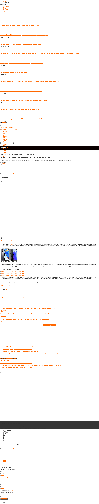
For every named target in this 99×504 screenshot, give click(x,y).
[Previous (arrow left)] (0, 503)
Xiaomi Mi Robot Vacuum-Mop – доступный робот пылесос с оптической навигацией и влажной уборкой (27, 308)
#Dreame (5, 436)
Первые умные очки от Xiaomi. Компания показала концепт (21, 91)
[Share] (2, 502)
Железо (4, 11)
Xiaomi (12, 244)
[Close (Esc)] (0, 502)
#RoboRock (5, 432)
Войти (11, 490)
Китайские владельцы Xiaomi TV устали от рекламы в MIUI (21, 119)
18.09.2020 (2, 163)
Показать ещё (3, 122)
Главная (2, 154)
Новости (5, 7)
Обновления (5, 9)
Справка (5, 137)
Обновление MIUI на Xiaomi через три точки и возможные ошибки (20, 351)
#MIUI (4, 435)
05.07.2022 (3, 300)
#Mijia (4, 438)
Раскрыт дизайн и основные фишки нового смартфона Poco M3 (20, 356)
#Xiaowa (4, 440)
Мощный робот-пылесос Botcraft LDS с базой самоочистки (21, 44)
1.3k (2, 317)
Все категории (3, 4)
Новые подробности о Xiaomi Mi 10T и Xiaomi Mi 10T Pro (19, 25)
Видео (4, 10)
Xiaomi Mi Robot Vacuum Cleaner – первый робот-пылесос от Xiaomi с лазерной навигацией (24, 319)
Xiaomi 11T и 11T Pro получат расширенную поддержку (19, 109)
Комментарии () (49, 325)
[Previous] (0, 323)
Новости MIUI (8, 455)
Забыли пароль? (4, 477)
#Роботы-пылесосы (7, 430)
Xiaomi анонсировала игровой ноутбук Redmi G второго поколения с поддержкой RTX (30, 81)
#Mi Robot (5, 437)
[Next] (1, 323)
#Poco (4, 434)
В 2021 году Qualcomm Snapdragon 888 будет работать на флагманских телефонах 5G (23, 428)
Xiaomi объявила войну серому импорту (14, 72)
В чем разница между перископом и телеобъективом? (17, 349)
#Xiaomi (4, 431)
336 (2, 301)
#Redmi (4, 433)
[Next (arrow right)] (2, 503)
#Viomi (4, 439)
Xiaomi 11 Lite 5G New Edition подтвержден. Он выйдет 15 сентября (23, 100)
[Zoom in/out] (4, 502)
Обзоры (5, 134)
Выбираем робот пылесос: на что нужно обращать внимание (21, 63)
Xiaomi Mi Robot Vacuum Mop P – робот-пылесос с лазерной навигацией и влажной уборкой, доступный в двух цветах (31, 313)
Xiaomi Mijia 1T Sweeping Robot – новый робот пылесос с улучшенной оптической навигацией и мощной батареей (40, 53)
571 (2, 311)
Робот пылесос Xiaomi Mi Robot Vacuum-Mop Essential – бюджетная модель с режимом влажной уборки (28, 370)
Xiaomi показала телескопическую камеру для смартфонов (16, 426)
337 (2, 322)
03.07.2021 (3, 310)
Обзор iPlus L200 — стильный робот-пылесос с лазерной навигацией (24, 35)
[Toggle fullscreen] (3, 502)
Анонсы (4, 8)
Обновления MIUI (9, 456)
